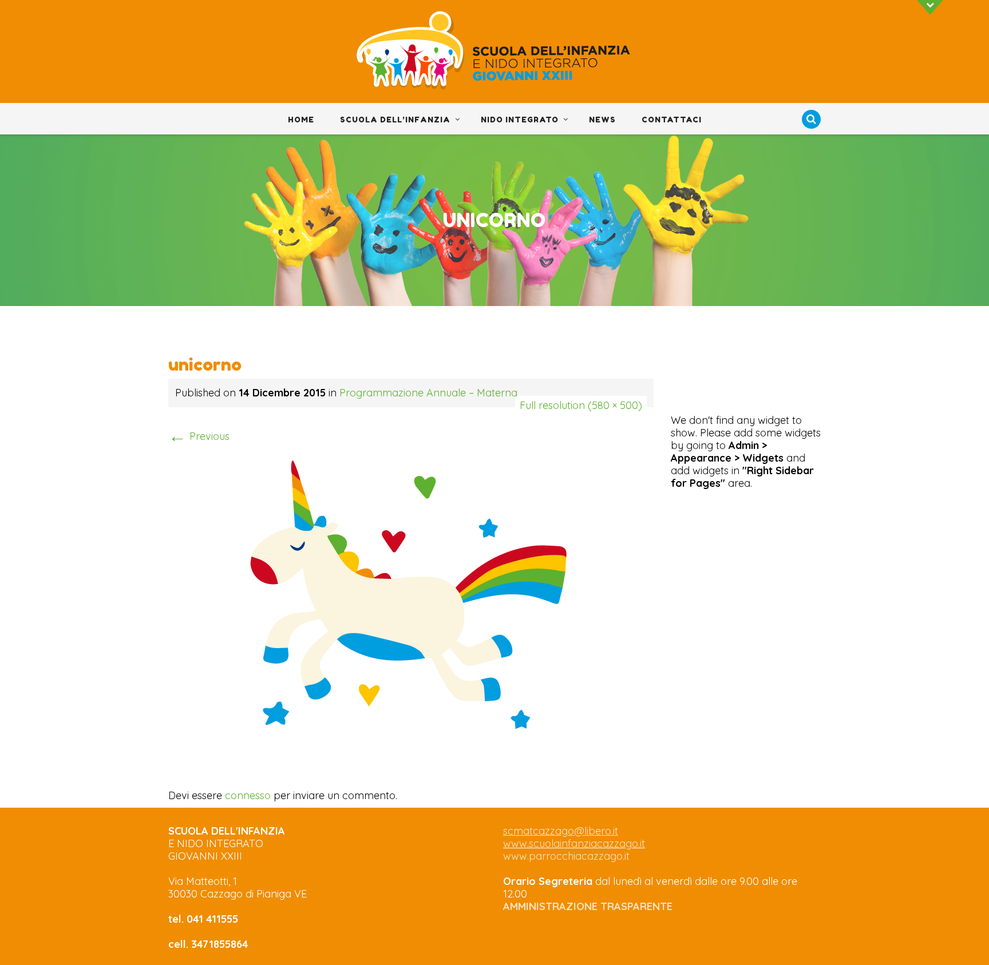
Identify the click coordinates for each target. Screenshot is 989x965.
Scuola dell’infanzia (395, 119)
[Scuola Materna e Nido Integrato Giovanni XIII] (494, 52)
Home (301, 119)
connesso (248, 795)
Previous (199, 436)
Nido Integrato (520, 119)
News (602, 119)
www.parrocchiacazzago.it (566, 856)
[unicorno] (411, 594)
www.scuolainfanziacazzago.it (574, 843)
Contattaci (672, 119)
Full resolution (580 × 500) (581, 405)
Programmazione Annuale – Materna (428, 392)
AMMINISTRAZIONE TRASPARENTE (587, 906)
